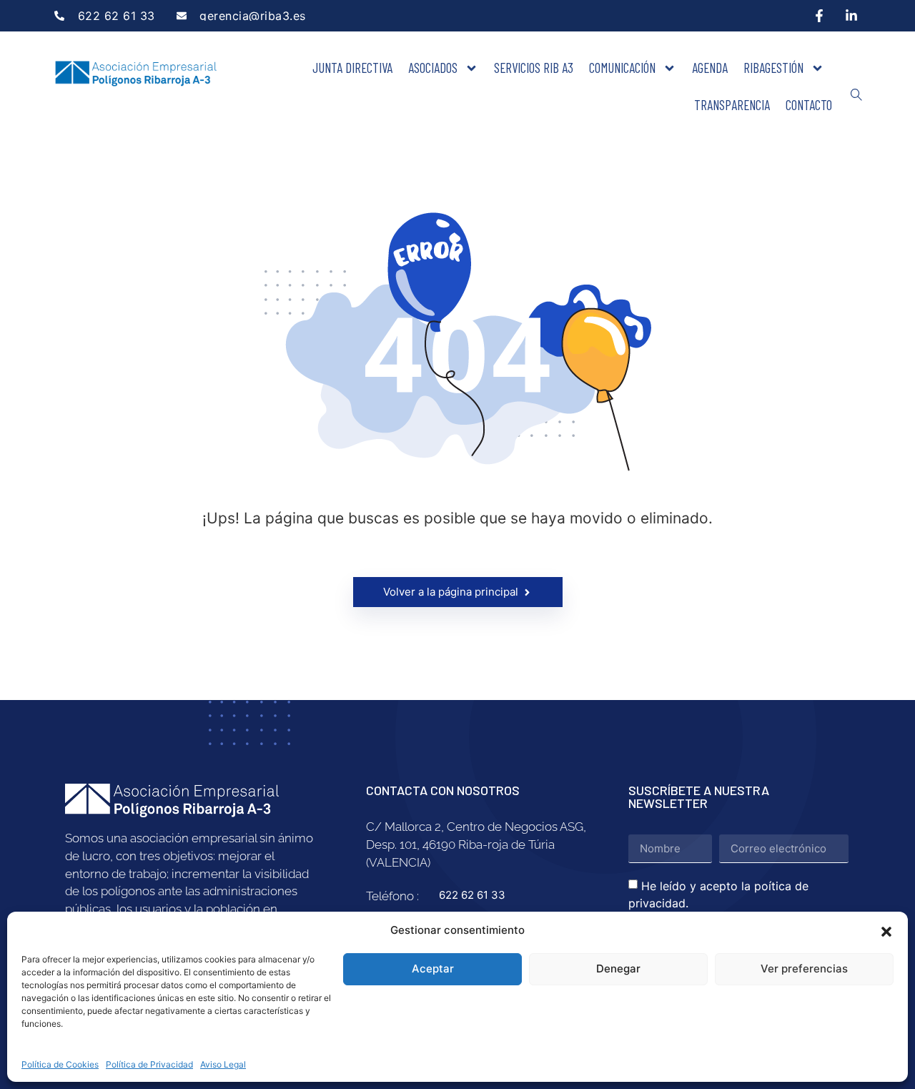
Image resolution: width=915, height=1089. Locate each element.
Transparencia (732, 105)
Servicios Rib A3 (533, 67)
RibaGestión (773, 67)
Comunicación (622, 67)
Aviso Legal (223, 1064)
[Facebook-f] (819, 16)
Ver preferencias (804, 968)
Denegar (618, 968)
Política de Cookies (60, 1064)
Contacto (809, 105)
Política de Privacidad (149, 1064)
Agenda (710, 67)
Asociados (433, 67)
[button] (886, 930)
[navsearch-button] (856, 95)
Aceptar (433, 968)
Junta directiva (352, 67)
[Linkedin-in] (851, 16)
